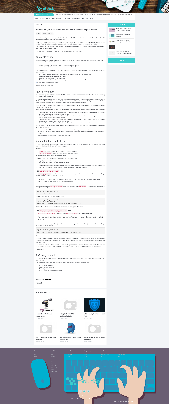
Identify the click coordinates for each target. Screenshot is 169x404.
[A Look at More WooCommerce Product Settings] (46, 305)
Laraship (122, 401)
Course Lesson (121, 362)
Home (35, 1)
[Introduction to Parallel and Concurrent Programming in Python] (112, 53)
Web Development (45, 18)
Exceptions (86, 360)
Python (85, 356)
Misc (91, 18)
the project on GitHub (60, 155)
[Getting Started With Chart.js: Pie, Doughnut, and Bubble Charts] (112, 41)
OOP (119, 358)
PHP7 (85, 354)
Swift (52, 362)
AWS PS (132, 401)
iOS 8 (52, 354)
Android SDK (53, 366)
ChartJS (69, 356)
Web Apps (36, 360)
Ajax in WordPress (90, 144)
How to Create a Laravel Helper (123, 46)
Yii (85, 358)
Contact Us (48, 1)
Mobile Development (57, 18)
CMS (102, 356)
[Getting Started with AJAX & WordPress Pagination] (70, 305)
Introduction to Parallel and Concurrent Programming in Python (125, 14)
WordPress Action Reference (46, 267)
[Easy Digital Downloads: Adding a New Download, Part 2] (70, 328)
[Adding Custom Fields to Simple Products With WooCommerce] (112, 30)
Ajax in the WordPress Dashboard (63, 38)
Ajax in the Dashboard (66, 144)
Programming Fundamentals (124, 360)
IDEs (119, 356)
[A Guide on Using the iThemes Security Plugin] (94, 305)
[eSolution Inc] (47, 8)
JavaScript (36, 358)
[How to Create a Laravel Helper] (112, 47)
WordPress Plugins (105, 354)
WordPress (85, 18)
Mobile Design (54, 371)
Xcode (52, 360)
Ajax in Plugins (42, 269)
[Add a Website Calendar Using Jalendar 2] (112, 35)
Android (52, 369)
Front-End (67, 18)
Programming (76, 18)
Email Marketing (121, 354)
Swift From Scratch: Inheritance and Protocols (97, 14)
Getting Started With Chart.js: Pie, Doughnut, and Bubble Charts (69, 14)
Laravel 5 (36, 356)
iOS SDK (52, 356)
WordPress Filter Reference (46, 265)
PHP (41, 24)
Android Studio (54, 367)
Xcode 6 (53, 358)
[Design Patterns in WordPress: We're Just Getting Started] (46, 328)
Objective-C (53, 364)
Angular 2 (70, 354)
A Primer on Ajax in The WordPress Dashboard (50, 270)
